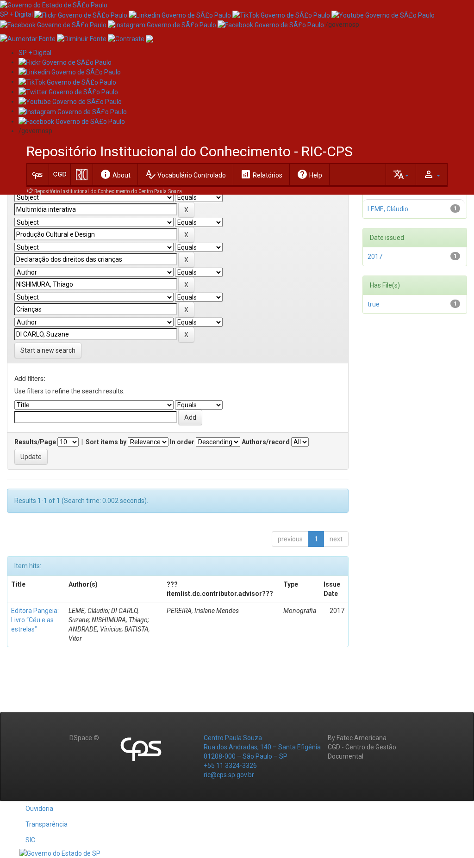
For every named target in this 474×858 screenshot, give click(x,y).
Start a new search (47, 350)
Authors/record (266, 442)
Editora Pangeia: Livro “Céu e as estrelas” (35, 620)
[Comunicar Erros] (149, 38)
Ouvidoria (39, 808)
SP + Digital (16, 14)
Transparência (46, 824)
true (374, 304)
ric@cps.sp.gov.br (229, 774)
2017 (375, 256)
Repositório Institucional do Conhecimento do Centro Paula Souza (108, 191)
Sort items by (106, 442)
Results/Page (35, 442)
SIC (30, 840)
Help (309, 174)
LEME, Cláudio (388, 209)
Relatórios (261, 174)
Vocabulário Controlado (185, 174)
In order (182, 442)
